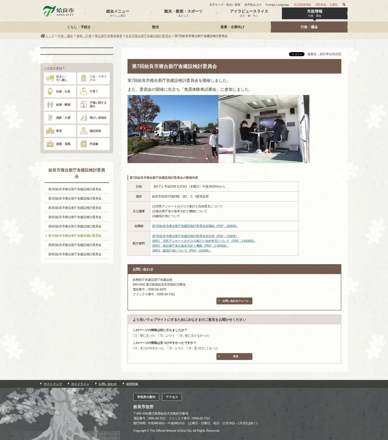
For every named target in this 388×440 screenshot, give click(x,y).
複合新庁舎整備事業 (108, 36)
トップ (49, 36)
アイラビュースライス (249, 13)
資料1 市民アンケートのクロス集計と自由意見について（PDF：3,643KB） (204, 241)
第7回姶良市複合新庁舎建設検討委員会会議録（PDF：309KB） (195, 226)
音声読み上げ (253, 4)
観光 (155, 27)
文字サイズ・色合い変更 (224, 4)
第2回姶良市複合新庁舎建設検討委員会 (74, 189)
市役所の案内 (146, 397)
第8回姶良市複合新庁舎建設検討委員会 (74, 245)
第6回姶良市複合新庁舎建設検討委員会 (74, 226)
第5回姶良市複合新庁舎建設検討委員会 (74, 217)
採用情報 (132, 384)
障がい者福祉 (98, 117)
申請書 (94, 144)
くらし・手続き (79, 27)
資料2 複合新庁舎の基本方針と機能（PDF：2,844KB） (190, 245)
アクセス (172, 397)
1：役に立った (145, 335)
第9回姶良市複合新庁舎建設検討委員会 (74, 254)
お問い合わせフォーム (235, 300)
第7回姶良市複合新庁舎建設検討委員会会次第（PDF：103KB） (195, 236)
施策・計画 (84, 36)
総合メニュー (117, 13)
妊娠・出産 (63, 91)
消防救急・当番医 (326, 4)
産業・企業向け (232, 27)
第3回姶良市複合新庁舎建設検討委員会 (74, 207)
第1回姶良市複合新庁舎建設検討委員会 (74, 198)
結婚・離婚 (63, 104)
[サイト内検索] (344, 4)
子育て (94, 91)
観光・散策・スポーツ (183, 13)
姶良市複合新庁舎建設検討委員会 (148, 36)
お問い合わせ (108, 384)
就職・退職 (63, 144)
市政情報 (315, 13)
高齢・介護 (63, 117)
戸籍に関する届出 (98, 104)
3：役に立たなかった (194, 335)
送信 (235, 356)
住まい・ (61, 78)
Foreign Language (277, 4)
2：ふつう (168, 335)
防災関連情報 (302, 4)
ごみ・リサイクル (98, 78)
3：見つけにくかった (203, 348)
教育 (59, 130)
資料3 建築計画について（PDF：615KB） (181, 250)
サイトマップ (53, 384)
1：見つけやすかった (149, 348)
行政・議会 (309, 27)
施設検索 (95, 130)
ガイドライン (80, 384)
